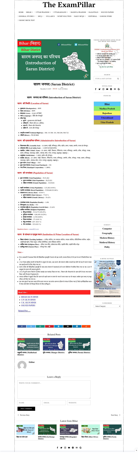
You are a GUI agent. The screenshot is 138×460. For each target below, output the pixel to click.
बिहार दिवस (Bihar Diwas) (89, 437)
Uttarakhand (107, 117)
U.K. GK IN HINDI (28, 302)
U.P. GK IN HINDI (28, 299)
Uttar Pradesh (107, 122)
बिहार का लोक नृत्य (21, 437)
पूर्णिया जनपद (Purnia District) (79, 352)
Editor (66, 89)
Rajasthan (107, 113)
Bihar (55, 89)
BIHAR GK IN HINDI (29, 297)
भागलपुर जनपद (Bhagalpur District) (68, 438)
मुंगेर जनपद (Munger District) (54, 352)
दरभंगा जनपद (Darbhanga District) (46, 438)
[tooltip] (21, 326)
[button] (118, 78)
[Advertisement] (69, 32)
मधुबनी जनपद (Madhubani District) (27, 353)
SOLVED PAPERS (28, 305)
